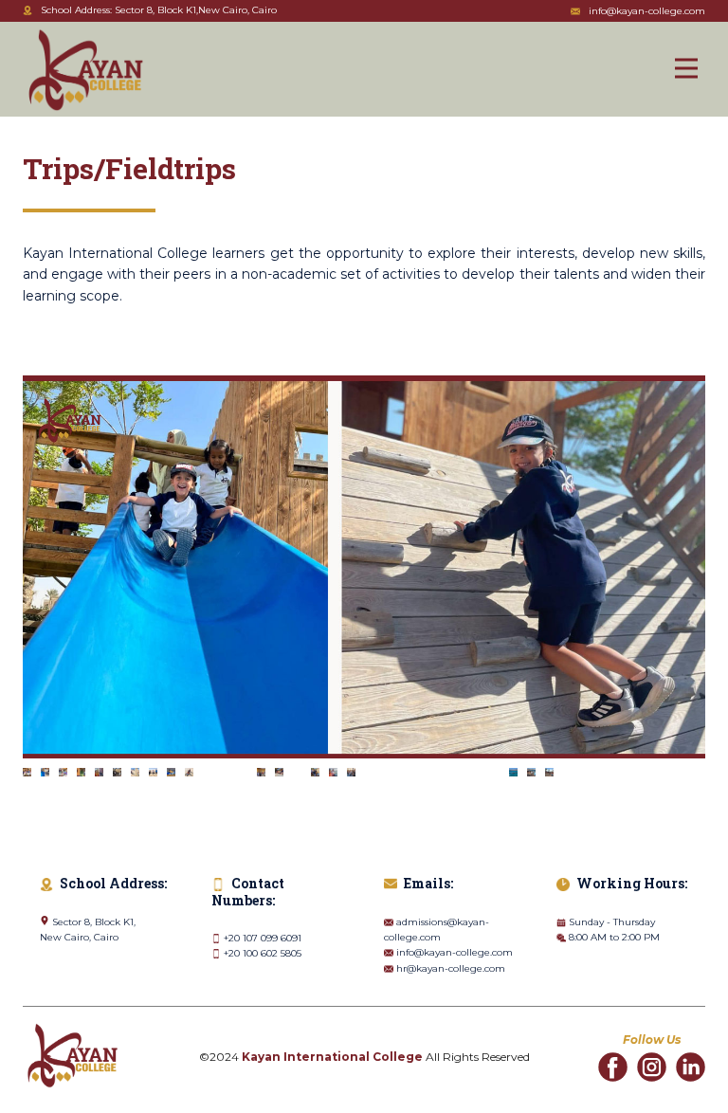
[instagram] (651, 1067)
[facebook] (613, 1067)
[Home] (86, 70)
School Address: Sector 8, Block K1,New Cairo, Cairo (159, 10)
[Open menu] (686, 68)
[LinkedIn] (690, 1067)
